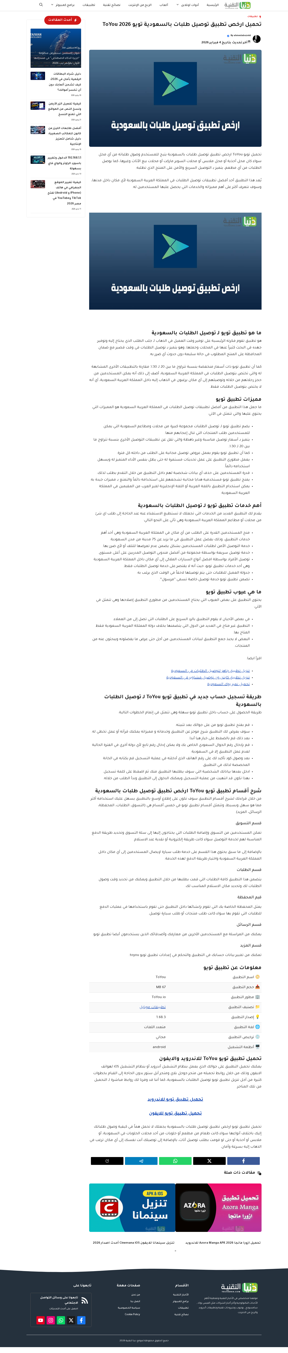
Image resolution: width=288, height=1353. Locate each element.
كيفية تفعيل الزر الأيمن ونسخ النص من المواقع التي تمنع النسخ (64, 109)
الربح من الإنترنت (140, 5)
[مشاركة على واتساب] (175, 1161)
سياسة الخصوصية (129, 1308)
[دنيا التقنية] (238, 5)
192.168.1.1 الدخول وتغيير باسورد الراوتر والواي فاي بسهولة (64, 163)
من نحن (135, 1295)
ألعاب (163, 5)
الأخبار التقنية (181, 1295)
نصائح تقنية (111, 5)
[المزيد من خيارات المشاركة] (107, 1161)
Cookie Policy (132, 1314)
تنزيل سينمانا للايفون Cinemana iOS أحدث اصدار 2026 (133, 1243)
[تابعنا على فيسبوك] (81, 1320)
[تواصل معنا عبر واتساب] (61, 1320)
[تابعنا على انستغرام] (51, 1320)
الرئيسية (213, 5)
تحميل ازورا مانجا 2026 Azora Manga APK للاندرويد (223, 1243)
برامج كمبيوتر (65, 5)
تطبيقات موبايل (152, 1007)
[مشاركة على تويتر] (209, 1161)
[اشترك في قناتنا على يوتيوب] (40, 1320)
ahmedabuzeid (242, 35)
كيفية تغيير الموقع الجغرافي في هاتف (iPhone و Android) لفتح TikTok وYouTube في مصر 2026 (64, 193)
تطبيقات (88, 5)
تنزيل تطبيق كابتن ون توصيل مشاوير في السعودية (208, 678)
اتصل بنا (135, 1301)
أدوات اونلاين (190, 5)
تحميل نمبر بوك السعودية (228, 684)
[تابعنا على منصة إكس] (71, 1320)
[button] (41, 5)
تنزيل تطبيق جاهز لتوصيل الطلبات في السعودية (210, 671)
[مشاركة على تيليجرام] (141, 1161)
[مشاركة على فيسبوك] (243, 1161)
